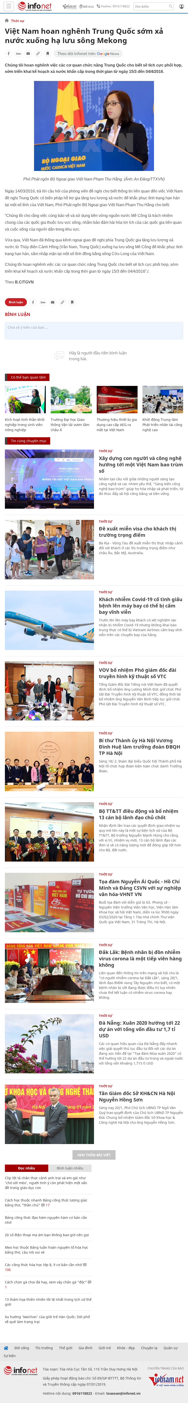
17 (47, 1205)
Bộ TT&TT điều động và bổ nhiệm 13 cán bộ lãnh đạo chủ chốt (138, 814)
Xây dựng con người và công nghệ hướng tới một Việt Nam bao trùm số (141, 464)
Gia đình (86, 1348)
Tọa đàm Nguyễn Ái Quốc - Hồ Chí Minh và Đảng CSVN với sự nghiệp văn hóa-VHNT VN (140, 888)
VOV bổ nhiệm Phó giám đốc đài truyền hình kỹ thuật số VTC (137, 673)
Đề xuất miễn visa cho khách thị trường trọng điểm (137, 531)
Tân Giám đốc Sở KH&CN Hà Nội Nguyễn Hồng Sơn (137, 1096)
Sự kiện (10, 1356)
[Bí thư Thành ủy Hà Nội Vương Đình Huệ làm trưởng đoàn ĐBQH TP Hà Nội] (49, 761)
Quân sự (170, 1348)
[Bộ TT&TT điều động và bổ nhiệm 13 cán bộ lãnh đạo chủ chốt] (49, 832)
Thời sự (17, 21)
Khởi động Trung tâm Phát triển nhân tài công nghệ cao (162, 424)
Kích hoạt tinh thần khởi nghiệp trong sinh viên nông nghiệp (25, 424)
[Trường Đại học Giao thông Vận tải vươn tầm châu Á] (71, 399)
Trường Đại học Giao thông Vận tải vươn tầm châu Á (70, 424)
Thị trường (44, 1348)
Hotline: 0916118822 (115, 6)
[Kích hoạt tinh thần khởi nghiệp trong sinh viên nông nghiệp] (25, 399)
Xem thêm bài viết (94, 1155)
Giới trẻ (105, 1348)
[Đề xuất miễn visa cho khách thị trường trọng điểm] (49, 549)
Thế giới (65, 1348)
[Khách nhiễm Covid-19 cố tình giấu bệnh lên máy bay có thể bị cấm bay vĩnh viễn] (49, 620)
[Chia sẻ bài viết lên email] (28, 53)
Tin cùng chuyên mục (29, 440)
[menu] (9, 6)
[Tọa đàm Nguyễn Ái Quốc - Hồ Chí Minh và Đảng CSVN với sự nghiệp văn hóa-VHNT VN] (49, 902)
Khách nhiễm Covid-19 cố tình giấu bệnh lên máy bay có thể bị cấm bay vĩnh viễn (140, 605)
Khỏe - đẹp (126, 1348)
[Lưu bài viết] (47, 53)
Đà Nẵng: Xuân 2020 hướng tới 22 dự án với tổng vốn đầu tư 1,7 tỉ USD (139, 1029)
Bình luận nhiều (70, 1168)
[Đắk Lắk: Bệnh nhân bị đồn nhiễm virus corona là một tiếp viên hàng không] (49, 973)
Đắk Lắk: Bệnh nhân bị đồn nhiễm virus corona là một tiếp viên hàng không (140, 958)
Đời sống (21, 1348)
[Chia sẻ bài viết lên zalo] (18, 53)
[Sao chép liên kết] (38, 53)
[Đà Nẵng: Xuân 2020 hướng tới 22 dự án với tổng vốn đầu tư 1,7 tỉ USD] (49, 1044)
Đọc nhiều (26, 1168)
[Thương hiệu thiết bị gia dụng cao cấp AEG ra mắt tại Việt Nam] (117, 399)
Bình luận (16, 302)
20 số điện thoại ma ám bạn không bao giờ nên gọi (47, 1235)
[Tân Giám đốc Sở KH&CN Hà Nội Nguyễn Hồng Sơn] (49, 1114)
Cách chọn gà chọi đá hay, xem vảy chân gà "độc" (46, 1282)
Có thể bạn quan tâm (28, 377)
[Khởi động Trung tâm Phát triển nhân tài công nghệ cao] (162, 399)
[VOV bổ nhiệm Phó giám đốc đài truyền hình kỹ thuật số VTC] (49, 691)
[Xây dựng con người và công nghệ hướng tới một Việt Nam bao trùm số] (49, 479)
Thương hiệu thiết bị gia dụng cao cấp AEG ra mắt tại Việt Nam (117, 424)
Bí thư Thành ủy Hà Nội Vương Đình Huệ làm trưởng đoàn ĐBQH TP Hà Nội (139, 746)
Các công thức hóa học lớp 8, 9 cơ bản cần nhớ (43, 1264)
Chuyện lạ (149, 1348)
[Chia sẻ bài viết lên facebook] (8, 53)
